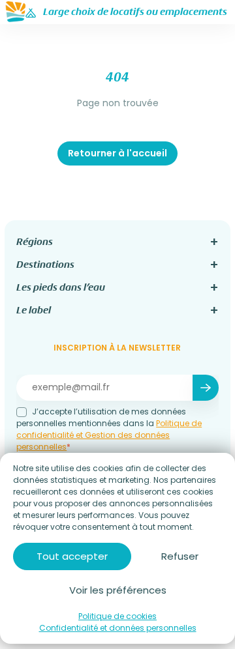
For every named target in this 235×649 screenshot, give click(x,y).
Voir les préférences (117, 590)
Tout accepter (72, 556)
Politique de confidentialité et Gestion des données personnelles (109, 435)
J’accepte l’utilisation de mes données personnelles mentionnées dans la (109, 429)
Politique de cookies (117, 616)
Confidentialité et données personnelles (117, 627)
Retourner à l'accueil (117, 153)
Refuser (179, 556)
